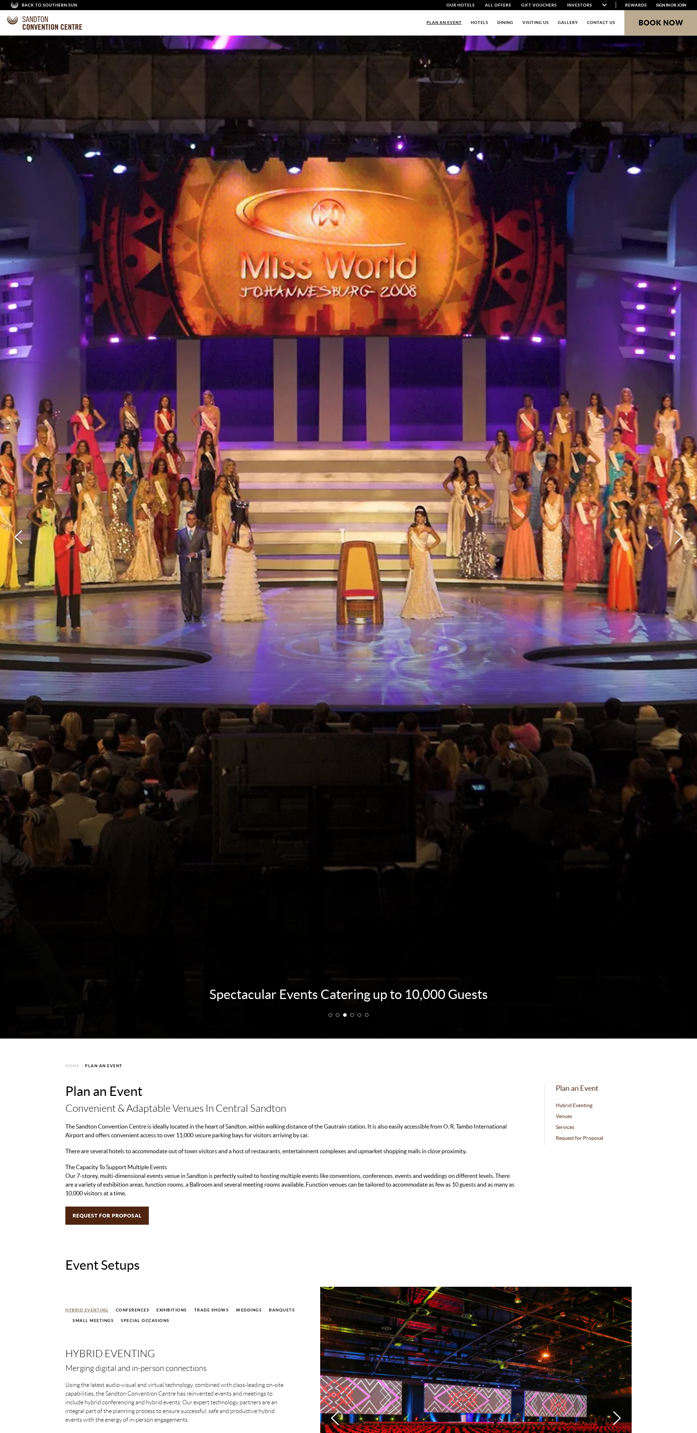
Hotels (479, 22)
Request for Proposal (579, 1138)
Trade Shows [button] (211, 1310)
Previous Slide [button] (335, 1418)
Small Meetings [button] (93, 1320)
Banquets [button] (282, 1310)
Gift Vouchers (539, 5)
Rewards (636, 5)
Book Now (661, 23)
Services (565, 1127)
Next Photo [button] (678, 537)
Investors (579, 5)
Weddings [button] (249, 1310)
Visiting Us (535, 22)
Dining (505, 22)
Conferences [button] (133, 1310)
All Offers (498, 5)
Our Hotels (461, 5)
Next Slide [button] (617, 1418)
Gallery (568, 22)
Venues (564, 1116)
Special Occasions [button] (145, 1320)
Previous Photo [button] (18, 537)
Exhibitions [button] (171, 1310)
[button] (330, 1015)
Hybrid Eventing (574, 1105)
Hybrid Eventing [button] (87, 1310)
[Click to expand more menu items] (604, 5)
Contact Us (601, 22)
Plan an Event (444, 22)
